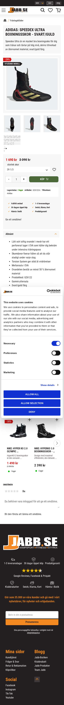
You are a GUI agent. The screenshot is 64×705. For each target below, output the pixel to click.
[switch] (56, 353)
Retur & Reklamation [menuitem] (16, 665)
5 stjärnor (17, 491)
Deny (32, 412)
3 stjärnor (11, 491)
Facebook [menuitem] (10, 685)
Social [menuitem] (11, 679)
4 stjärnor (14, 491)
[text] (11, 160)
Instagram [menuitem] (11, 689)
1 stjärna (6, 491)
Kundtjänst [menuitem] (11, 657)
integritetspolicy (33, 633)
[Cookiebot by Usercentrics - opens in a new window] (46, 291)
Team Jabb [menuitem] (40, 670)
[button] (5, 10)
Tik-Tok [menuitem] (9, 693)
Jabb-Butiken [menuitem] (41, 657)
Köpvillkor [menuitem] (11, 670)
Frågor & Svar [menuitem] (12, 661)
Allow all (32, 394)
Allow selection (32, 403)
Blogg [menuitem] (39, 651)
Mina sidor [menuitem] (15, 651)
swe (50, 3)
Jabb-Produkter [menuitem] (42, 665)
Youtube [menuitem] (10, 697)
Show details (48, 385)
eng (58, 3)
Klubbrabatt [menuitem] (40, 661)
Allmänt (9, 234)
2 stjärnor (8, 491)
